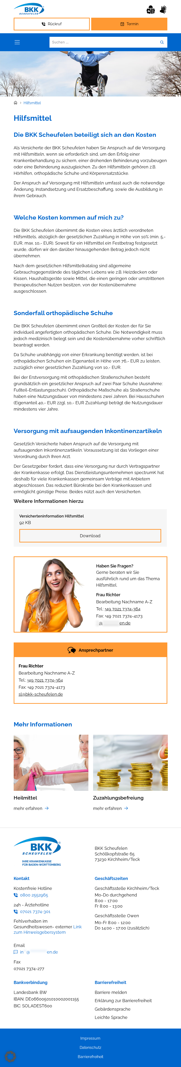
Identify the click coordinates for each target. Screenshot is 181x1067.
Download (90, 535)
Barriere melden (111, 992)
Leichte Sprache (111, 1017)
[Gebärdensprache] (163, 9)
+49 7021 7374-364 (122, 608)
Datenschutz (90, 1047)
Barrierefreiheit (90, 1056)
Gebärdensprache (113, 1009)
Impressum (90, 1038)
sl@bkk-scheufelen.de (41, 694)
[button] (10, 1056)
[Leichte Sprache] (150, 9)
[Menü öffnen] (17, 42)
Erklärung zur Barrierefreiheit (123, 1000)
